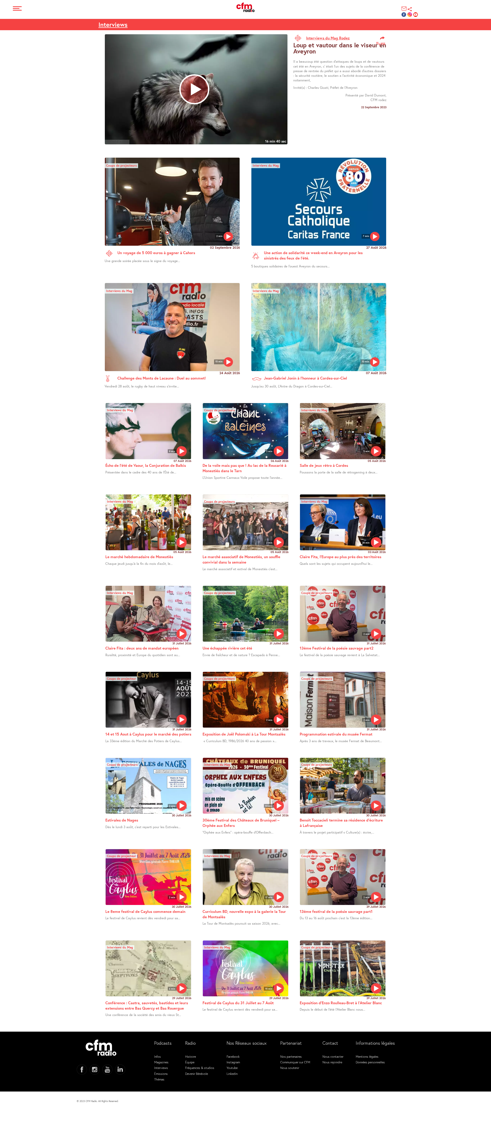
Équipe (189, 1062)
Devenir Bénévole (196, 1074)
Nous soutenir (289, 1068)
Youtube (232, 1068)
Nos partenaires (291, 1056)
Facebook (233, 1056)
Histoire (190, 1056)
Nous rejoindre (332, 1062)
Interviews (113, 24)
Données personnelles (370, 1062)
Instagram (233, 1062)
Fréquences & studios (199, 1068)
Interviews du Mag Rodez (328, 37)
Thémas (159, 1079)
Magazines (161, 1062)
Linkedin (232, 1074)
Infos (157, 1056)
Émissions (161, 1074)
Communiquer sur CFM (295, 1062)
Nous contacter (332, 1056)
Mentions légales (367, 1056)
